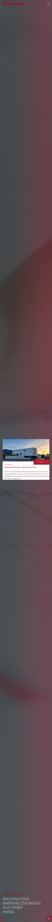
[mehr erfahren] (47, 462)
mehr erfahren (40, 462)
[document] (26, 461)
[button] (47, 441)
